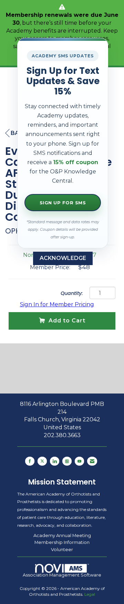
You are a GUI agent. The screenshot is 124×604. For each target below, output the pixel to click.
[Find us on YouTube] (79, 461)
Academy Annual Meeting (62, 535)
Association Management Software (62, 575)
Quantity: (72, 293)
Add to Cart (67, 320)
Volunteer (62, 549)
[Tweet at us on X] (42, 461)
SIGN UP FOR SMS (63, 202)
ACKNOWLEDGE (63, 258)
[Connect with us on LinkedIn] (54, 461)
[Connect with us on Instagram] (67, 461)
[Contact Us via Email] (92, 461)
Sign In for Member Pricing (57, 304)
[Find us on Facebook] (29, 461)
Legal (89, 594)
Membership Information (62, 542)
